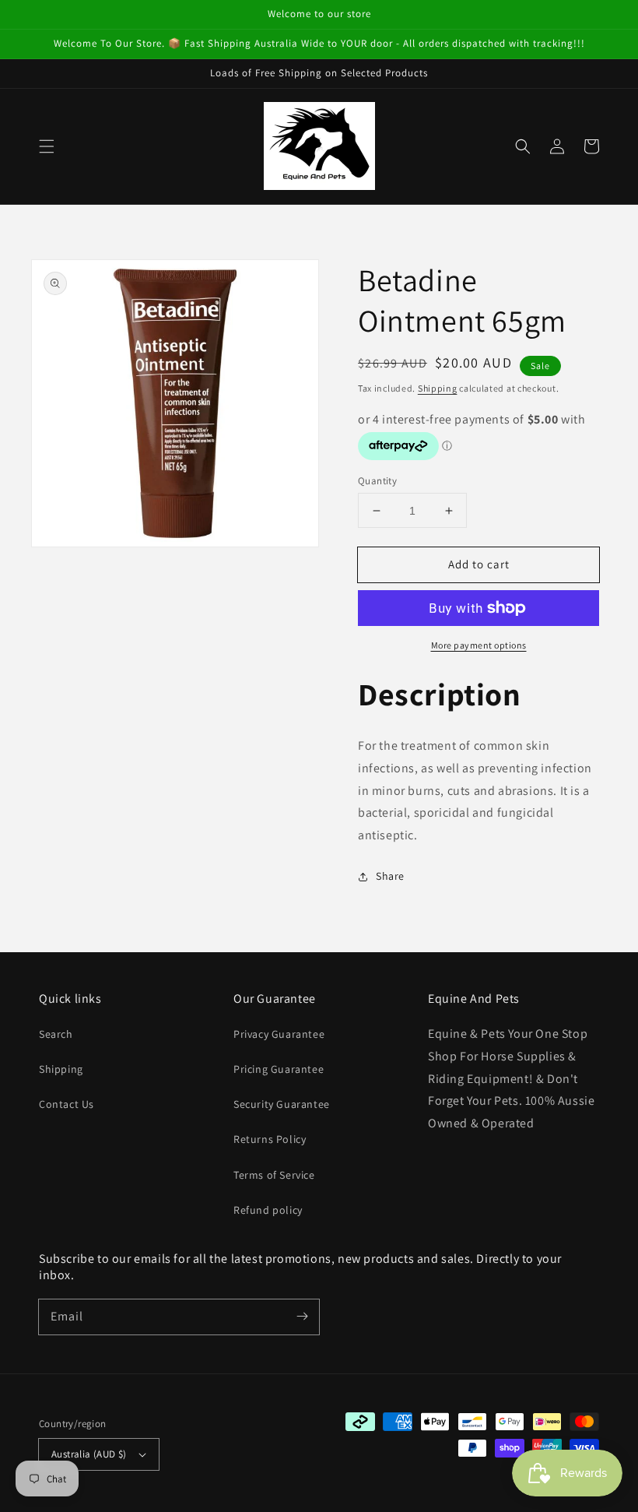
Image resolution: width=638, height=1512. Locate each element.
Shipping (437, 388)
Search (56, 1034)
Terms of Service (274, 1175)
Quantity (377, 480)
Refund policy (268, 1210)
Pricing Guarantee (278, 1069)
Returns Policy (269, 1139)
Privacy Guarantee (278, 1034)
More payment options (479, 645)
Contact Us (66, 1104)
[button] (47, 146)
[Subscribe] (302, 1316)
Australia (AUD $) (89, 1454)
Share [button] (390, 876)
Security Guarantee (281, 1104)
